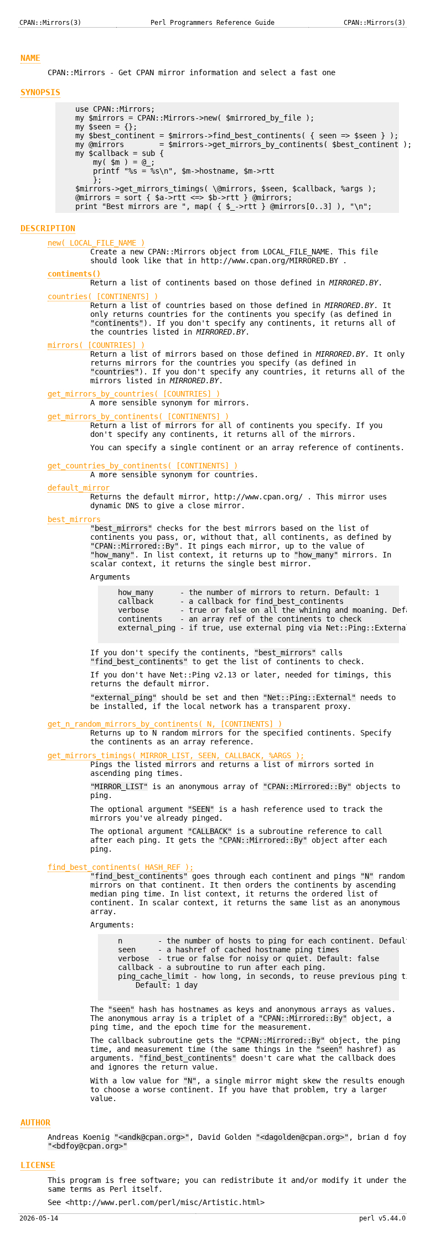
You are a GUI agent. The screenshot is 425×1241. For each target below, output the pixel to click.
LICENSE (37, 1165)
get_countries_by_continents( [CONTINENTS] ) (143, 465)
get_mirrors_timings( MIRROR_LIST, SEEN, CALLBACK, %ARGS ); (176, 755)
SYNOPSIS (40, 92)
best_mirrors (74, 519)
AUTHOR (35, 1123)
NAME (30, 58)
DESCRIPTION (47, 228)
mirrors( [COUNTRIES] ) (96, 345)
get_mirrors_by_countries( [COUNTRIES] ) (134, 393)
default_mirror (79, 487)
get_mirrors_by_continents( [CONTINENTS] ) (138, 416)
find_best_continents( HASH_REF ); (121, 867)
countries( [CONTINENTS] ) (103, 296)
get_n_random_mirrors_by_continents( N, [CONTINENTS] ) (165, 723)
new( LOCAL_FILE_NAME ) (96, 242)
